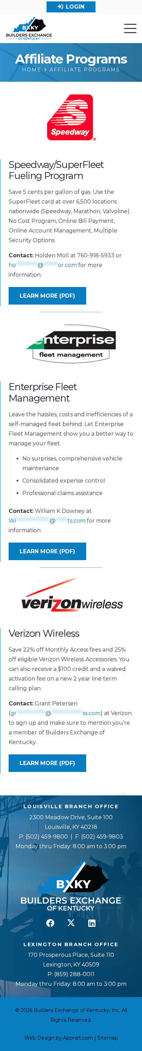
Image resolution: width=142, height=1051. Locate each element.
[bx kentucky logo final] (29, 29)
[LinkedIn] (91, 923)
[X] (71, 923)
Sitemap (108, 1038)
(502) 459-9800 (47, 836)
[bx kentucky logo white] (71, 886)
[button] (130, 28)
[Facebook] (50, 923)
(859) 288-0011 (73, 974)
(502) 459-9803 (102, 836)
